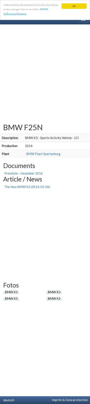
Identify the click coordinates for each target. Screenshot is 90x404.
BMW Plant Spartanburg (42, 154)
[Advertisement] (45, 71)
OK (74, 6)
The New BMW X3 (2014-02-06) (26, 187)
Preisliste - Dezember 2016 (23, 173)
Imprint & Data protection (69, 400)
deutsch (8, 400)
